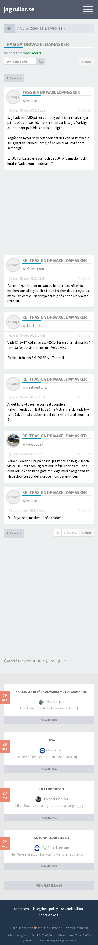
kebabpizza (34, 444)
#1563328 (84, 110)
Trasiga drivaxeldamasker (36, 44)
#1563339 (84, 278)
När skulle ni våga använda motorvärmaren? (51, 691)
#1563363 (84, 335)
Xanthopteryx (36, 387)
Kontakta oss (48, 915)
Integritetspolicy (45, 908)
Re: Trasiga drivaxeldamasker (54, 260)
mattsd (31, 100)
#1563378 (84, 454)
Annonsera (22, 908)
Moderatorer (32, 53)
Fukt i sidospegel (51, 789)
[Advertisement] (49, 605)
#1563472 (84, 510)
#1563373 (84, 397)
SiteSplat (56, 928)
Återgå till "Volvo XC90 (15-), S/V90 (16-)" (36, 661)
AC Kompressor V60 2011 (51, 838)
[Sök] (41, 61)
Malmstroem (35, 269)
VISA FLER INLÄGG (49, 885)
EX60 (51, 740)
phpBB (83, 928)
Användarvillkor (72, 908)
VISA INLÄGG (49, 720)
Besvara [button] (15, 78)
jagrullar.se (19, 9)
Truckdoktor (35, 325)
